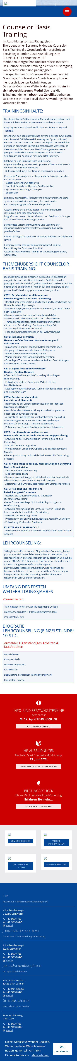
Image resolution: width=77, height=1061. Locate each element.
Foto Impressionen (56, 864)
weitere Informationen (56, 842)
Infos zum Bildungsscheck (39, 806)
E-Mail (9, 925)
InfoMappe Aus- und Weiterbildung (38, 766)
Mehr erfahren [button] (40, 1055)
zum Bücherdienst (20, 841)
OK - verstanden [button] (62, 1049)
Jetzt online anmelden (38, 726)
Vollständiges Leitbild (20, 866)
